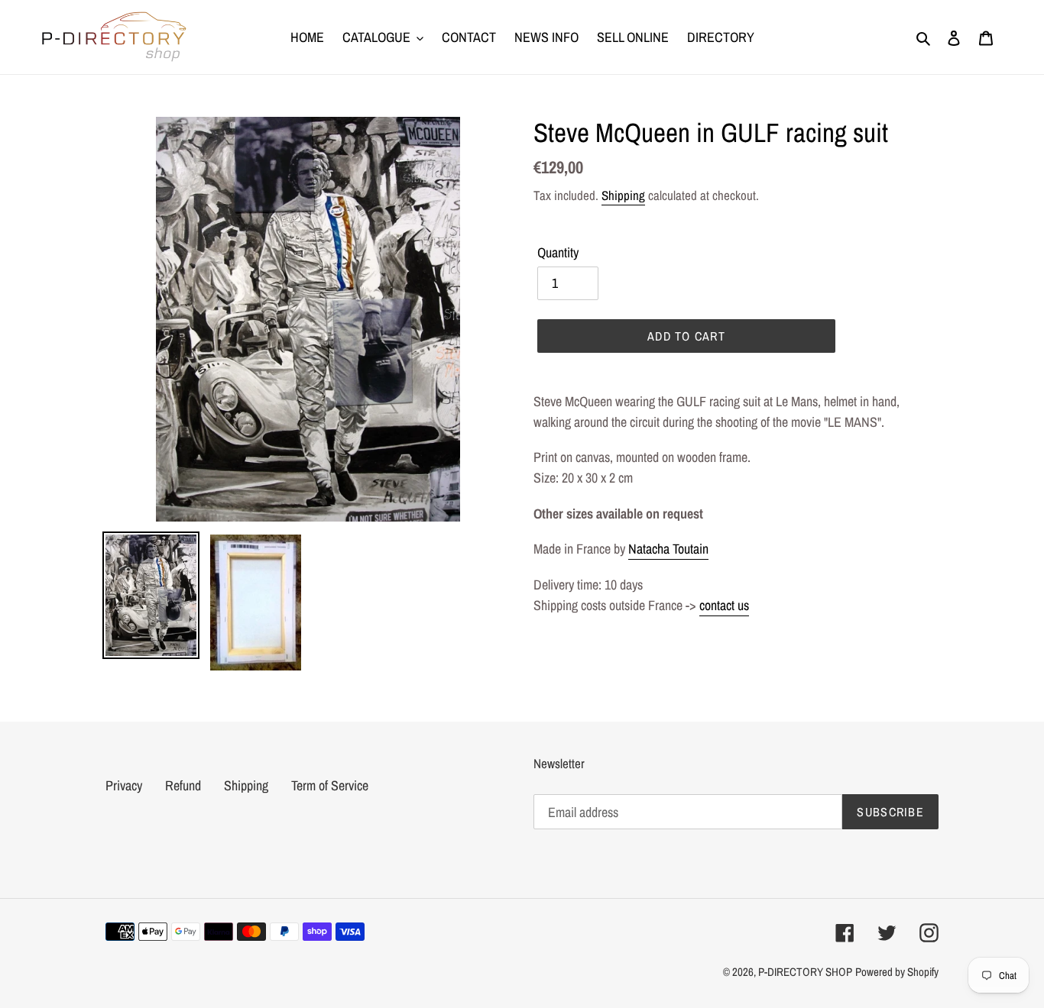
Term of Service (329, 785)
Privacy (123, 785)
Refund (183, 785)
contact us (724, 605)
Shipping (623, 195)
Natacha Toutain (668, 548)
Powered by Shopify (897, 972)
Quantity (558, 252)
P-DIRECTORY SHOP (805, 972)
